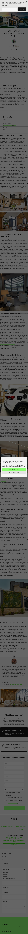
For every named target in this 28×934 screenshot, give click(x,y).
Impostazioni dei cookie (7, 475)
